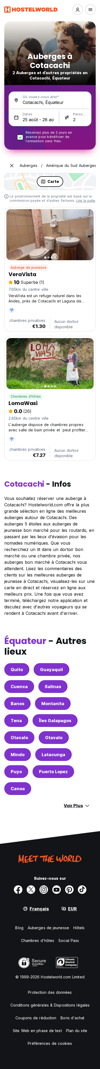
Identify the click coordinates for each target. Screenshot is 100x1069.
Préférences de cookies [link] (50, 1043)
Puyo (16, 771)
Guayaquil (51, 669)
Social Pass (68, 940)
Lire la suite (85, 201)
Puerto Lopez (53, 771)
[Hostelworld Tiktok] (82, 889)
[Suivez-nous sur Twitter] (31, 889)
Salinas (53, 686)
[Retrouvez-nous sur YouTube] (56, 889)
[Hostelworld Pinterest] (69, 889)
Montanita (52, 703)
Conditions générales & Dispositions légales (50, 1005)
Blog (19, 927)
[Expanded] (11, 165)
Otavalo (19, 737)
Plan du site (76, 1030)
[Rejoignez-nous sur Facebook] (18, 889)
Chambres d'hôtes (26, 396)
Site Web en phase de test (37, 1030)
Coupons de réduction (35, 1018)
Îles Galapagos (55, 720)
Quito (17, 669)
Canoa (18, 788)
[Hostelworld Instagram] (43, 889)
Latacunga (53, 754)
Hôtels (79, 927)
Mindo (18, 754)
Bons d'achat (72, 1018)
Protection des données (50, 992)
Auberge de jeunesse (28, 268)
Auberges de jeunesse (48, 927)
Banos (17, 703)
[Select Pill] (77, 9)
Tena (16, 720)
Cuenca (19, 686)
